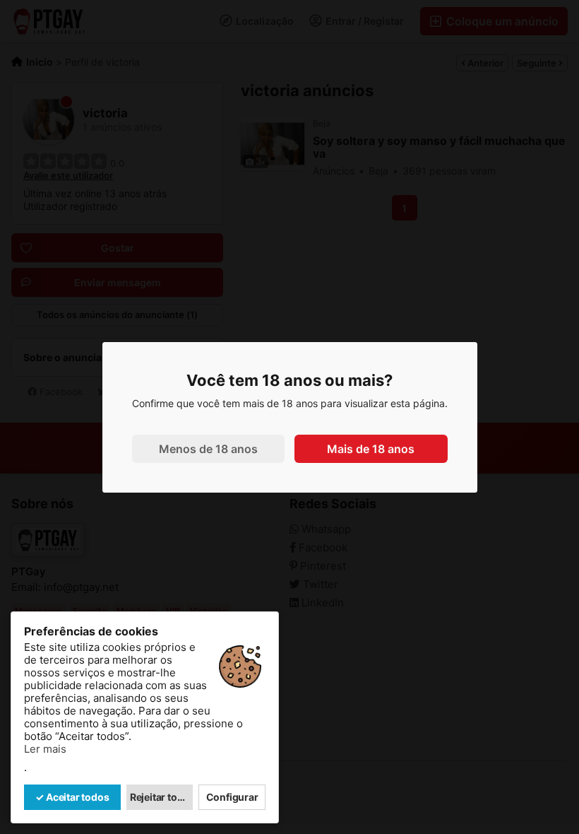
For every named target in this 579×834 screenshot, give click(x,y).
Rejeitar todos (161, 797)
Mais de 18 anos (370, 449)
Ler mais (45, 749)
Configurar (232, 797)
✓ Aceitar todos (72, 797)
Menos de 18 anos (208, 449)
